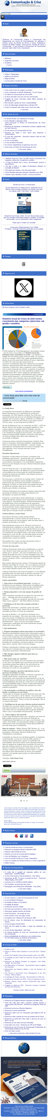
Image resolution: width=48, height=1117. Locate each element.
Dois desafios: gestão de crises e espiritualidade (20, 103)
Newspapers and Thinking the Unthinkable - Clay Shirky (23, 886)
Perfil (31, 1106)
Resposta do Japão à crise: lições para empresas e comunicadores (25, 133)
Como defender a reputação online (16, 121)
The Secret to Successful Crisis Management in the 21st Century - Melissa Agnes (25, 974)
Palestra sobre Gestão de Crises (15, 852)
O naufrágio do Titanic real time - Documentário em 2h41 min (24, 977)
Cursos (9, 65)
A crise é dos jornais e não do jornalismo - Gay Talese (22, 876)
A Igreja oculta (9, 949)
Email (25, 401)
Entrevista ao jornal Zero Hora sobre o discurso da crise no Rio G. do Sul (25, 1019)
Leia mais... (7, 387)
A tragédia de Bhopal (11, 904)
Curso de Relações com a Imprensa (16, 856)
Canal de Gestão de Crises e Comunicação (19, 847)
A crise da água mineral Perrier (15, 924)
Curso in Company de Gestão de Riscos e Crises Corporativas (25, 860)
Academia (8, 63)
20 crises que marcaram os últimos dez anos (19, 909)
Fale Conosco (19, 1106)
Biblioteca (8, 58)
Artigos (27, 1106)
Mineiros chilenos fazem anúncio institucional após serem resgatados (25, 982)
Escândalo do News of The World (15, 902)
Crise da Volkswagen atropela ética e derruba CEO (21, 105)
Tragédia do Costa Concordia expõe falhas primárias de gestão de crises (25, 100)
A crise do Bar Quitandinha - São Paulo (17, 930)
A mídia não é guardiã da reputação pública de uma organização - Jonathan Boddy (25, 873)
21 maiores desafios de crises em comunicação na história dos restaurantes (25, 933)
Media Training (9, 863)
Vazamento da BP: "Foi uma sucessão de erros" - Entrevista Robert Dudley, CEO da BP (25, 879)
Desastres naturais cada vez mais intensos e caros (25, 137)
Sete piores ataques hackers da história (18, 911)
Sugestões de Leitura (12, 60)
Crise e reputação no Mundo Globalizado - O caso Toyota (23, 92)
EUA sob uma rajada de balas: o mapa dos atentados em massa (25, 927)
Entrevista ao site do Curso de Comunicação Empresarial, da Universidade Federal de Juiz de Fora (25, 1028)
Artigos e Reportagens (12, 74)
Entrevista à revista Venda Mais (15, 1010)
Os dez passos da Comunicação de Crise (18, 130)
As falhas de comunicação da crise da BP (18, 94)
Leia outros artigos (25, 149)
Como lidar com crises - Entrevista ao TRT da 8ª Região (23, 1025)
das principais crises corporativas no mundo (20, 354)
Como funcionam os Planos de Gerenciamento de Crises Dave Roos (25, 123)
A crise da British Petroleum (14, 142)
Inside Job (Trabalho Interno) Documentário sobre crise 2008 (24, 955)
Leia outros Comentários (24, 391)
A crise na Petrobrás (11, 140)
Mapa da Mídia (10, 78)
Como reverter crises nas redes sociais (17, 915)
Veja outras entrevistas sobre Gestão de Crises (25, 1033)
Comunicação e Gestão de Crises (16, 81)
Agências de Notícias (12, 76)
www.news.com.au (9, 761)
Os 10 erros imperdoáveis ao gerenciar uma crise (21, 145)
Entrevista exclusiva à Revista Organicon (18, 1008)
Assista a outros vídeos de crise (24, 990)
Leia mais (25, 109)
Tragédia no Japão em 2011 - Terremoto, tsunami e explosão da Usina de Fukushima (25, 986)
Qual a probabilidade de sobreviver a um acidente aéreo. (23, 936)
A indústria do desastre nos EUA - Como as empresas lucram (25, 979)
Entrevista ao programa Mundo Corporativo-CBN (20, 849)
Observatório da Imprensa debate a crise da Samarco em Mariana (25, 970)
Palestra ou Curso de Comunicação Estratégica (20, 854)
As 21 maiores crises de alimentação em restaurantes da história (25, 921)
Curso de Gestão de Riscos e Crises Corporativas (21, 858)
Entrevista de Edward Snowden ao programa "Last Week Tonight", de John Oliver (25, 962)
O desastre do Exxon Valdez (14, 907)
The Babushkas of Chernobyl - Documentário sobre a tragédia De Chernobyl (25, 966)
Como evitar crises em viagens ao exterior (18, 90)
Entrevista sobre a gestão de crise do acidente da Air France (24, 1016)
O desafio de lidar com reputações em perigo (19, 118)
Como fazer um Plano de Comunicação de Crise (20, 147)
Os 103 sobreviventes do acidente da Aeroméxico (21, 938)
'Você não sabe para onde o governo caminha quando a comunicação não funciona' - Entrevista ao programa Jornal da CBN (25, 1004)
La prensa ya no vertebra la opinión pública (19, 882)
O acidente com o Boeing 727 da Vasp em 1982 (20, 918)
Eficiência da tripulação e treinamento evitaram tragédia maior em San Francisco (25, 127)
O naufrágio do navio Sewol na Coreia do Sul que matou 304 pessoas (25, 958)
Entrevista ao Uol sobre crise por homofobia (19, 1022)
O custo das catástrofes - (14, 136)
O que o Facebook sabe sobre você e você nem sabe (22, 107)
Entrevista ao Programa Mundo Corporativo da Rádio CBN (23, 1000)
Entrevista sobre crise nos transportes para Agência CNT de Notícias (25, 1013)
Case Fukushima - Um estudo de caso (17, 913)
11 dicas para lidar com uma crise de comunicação (21, 97)
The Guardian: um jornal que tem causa (17, 884)
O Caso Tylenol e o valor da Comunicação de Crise (21, 898)
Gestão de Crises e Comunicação (24, 184)
